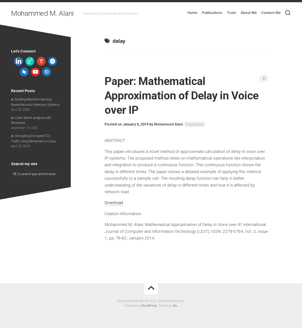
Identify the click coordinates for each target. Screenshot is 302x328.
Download (114, 202)
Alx (175, 305)
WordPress (149, 305)
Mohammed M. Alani (42, 13)
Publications (212, 13)
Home (192, 13)
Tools (231, 13)
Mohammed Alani (168, 124)
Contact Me (271, 13)
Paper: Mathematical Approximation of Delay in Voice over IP (181, 95)
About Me (249, 13)
